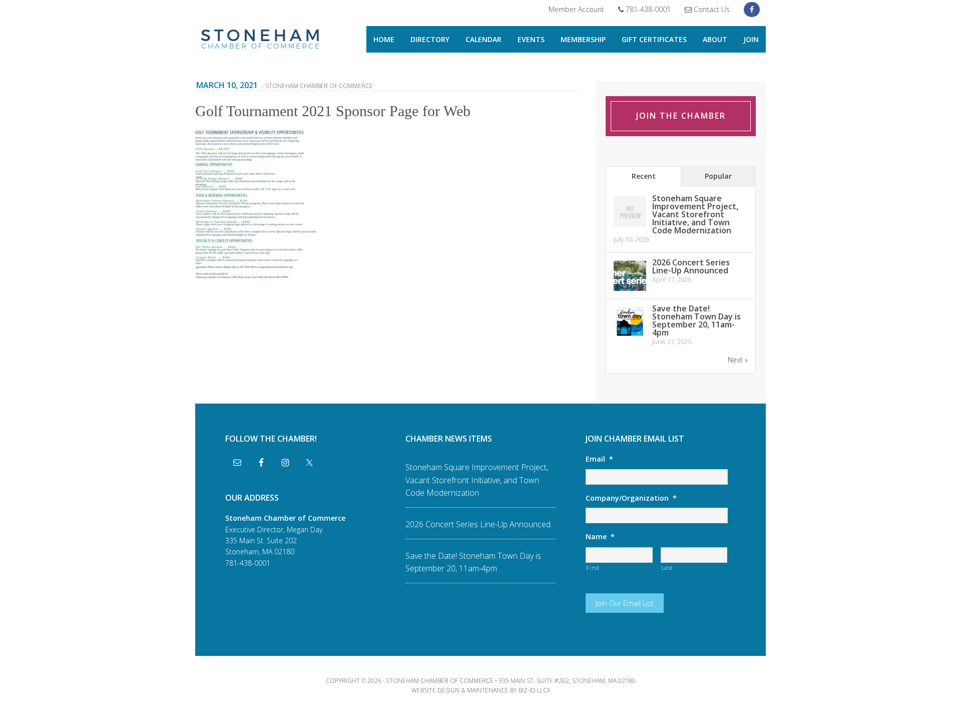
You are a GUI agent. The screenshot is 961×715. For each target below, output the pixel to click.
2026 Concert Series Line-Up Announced (691, 266)
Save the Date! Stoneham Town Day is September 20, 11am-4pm (696, 320)
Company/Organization (631, 498)
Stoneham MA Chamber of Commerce (260, 40)
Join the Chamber (681, 115)
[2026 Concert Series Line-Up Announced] (630, 290)
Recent (644, 176)
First (592, 567)
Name (600, 536)
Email (599, 459)
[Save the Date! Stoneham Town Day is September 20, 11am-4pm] (630, 336)
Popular (718, 176)
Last (667, 567)
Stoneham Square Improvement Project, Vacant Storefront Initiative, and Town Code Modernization (695, 214)
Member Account (576, 9)
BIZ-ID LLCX (534, 690)
